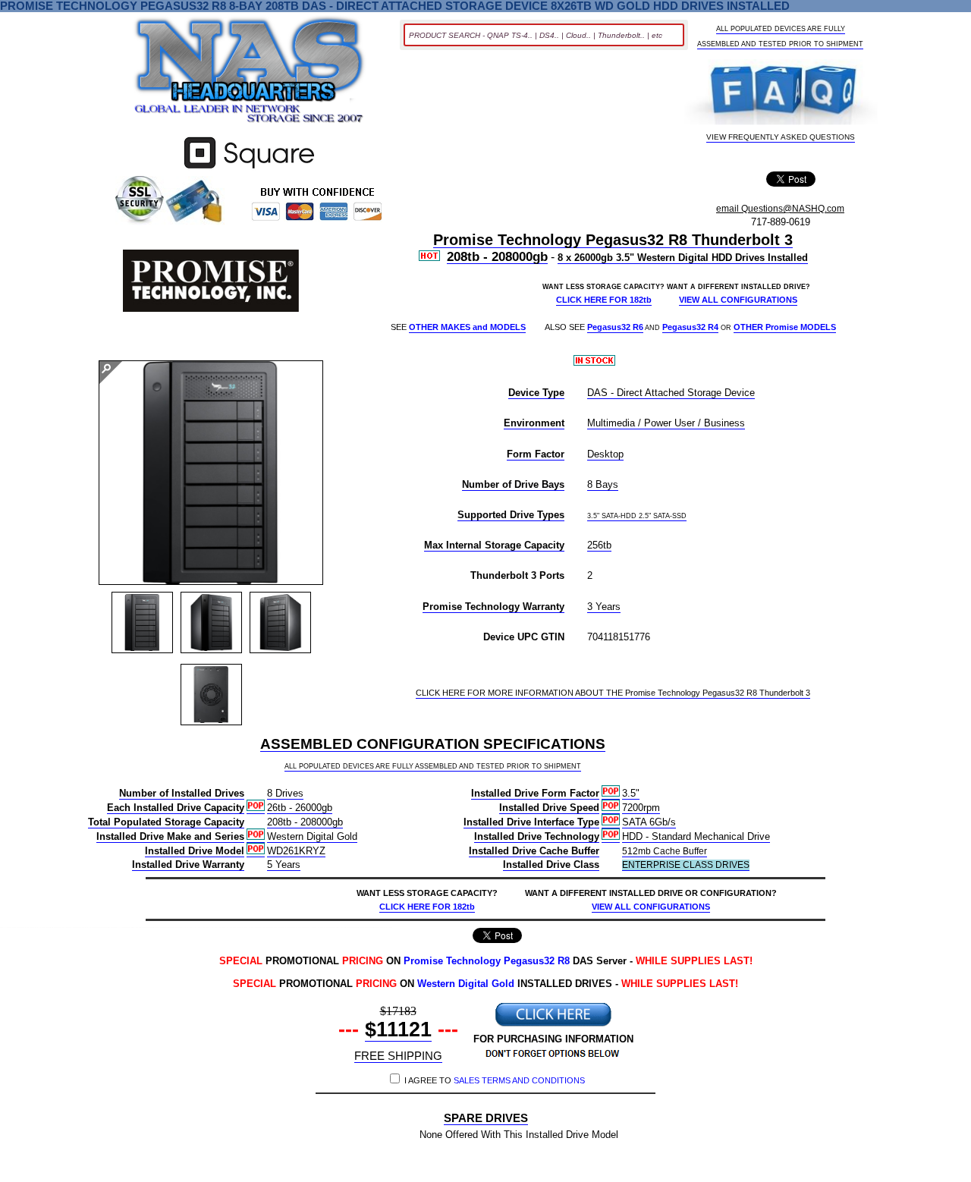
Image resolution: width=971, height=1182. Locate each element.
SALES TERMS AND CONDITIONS (519, 1080)
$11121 (398, 1029)
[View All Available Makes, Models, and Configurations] (249, 74)
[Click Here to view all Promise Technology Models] (211, 282)
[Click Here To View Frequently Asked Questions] (781, 93)
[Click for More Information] (249, 168)
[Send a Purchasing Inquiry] (553, 1024)
